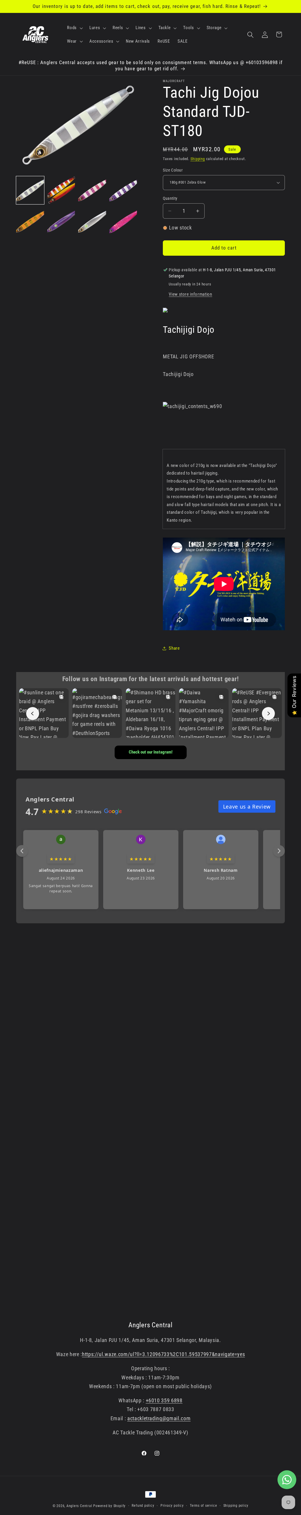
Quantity (170, 198)
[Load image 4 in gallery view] (123, 190)
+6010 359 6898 (164, 1400)
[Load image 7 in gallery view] (92, 221)
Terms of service (203, 1506)
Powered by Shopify (109, 1506)
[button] (74, 28)
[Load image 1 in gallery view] (30, 190)
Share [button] (174, 648)
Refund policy (143, 1506)
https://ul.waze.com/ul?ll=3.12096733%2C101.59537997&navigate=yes (163, 1354)
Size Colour (173, 170)
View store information (190, 294)
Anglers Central (79, 1506)
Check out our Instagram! (151, 752)
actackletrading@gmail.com (159, 1418)
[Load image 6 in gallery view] (61, 221)
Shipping (197, 159)
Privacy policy (172, 1506)
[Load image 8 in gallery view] (123, 221)
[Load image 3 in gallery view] (92, 190)
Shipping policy (236, 1506)
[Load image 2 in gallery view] (61, 190)
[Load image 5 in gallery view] (30, 221)
